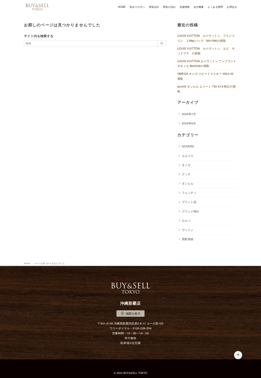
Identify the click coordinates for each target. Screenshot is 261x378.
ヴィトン (188, 230)
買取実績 (188, 239)
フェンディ (189, 193)
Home (27, 263)
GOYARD (188, 146)
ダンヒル (188, 183)
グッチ (186, 174)
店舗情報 (185, 7)
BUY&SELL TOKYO (135, 373)
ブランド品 (189, 202)
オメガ (186, 165)
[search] (161, 43)
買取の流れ (169, 7)
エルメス (188, 156)
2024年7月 (189, 114)
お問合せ (232, 7)
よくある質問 (215, 7)
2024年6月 (189, 123)
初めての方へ (137, 7)
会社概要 (199, 7)
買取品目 (154, 7)
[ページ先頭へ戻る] (238, 355)
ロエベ (186, 220)
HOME (122, 7)
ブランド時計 (190, 211)
